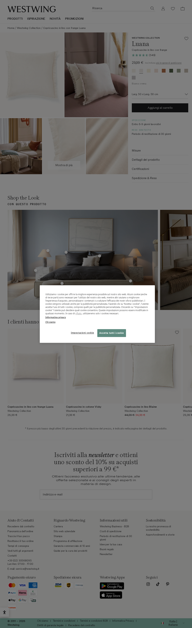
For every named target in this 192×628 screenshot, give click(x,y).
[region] (97, 314)
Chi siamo (50, 322)
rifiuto (78, 313)
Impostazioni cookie (82, 332)
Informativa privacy (55, 317)
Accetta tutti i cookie (111, 333)
